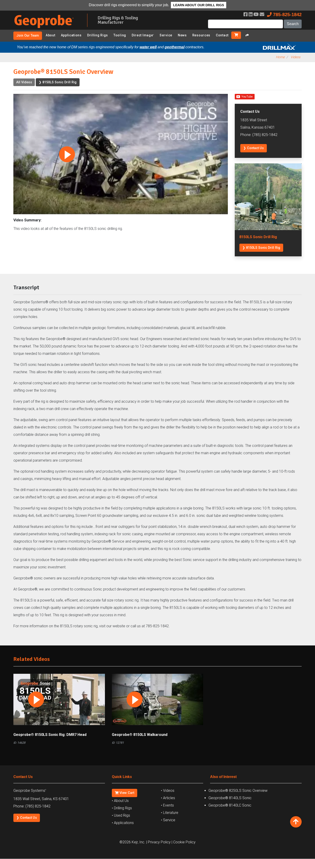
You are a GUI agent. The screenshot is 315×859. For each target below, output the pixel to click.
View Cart (126, 793)
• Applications (123, 823)
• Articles (168, 798)
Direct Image (143, 35)
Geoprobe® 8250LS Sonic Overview (237, 790)
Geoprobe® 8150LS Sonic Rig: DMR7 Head (49, 734)
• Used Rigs (121, 815)
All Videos (24, 82)
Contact (222, 35)
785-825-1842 (287, 14)
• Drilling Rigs (122, 808)
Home (280, 57)
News (182, 35)
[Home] (46, 29)
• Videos (167, 790)
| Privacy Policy (158, 842)
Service (166, 35)
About (50, 35)
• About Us (120, 800)
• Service (168, 820)
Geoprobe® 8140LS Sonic (230, 798)
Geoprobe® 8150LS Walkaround (139, 734)
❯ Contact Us (253, 148)
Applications (71, 35)
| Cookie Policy (184, 842)
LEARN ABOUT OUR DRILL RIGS (198, 5)
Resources (201, 35)
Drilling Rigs (97, 35)
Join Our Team (27, 36)
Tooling (119, 35)
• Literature (169, 812)
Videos (295, 57)
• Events (167, 805)
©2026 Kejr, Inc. (132, 842)
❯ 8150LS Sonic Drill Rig (58, 82)
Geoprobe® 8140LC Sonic (229, 805)
